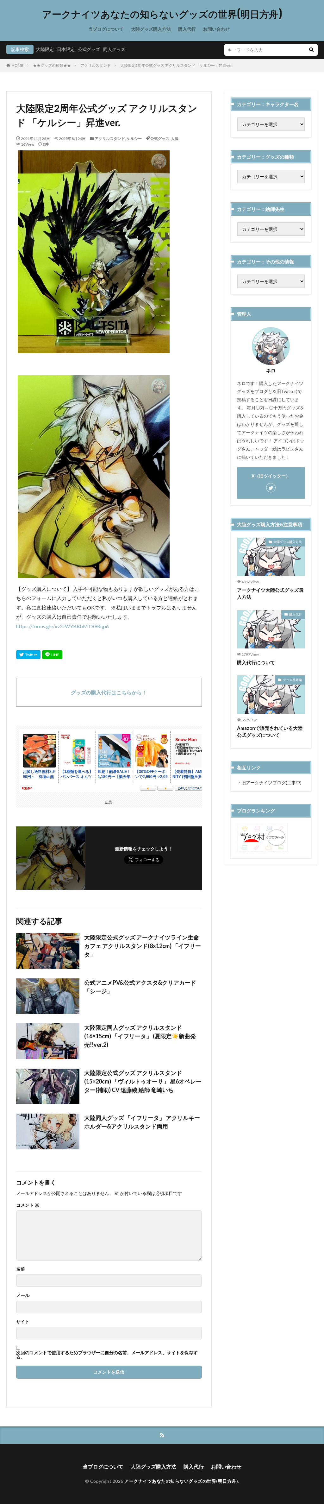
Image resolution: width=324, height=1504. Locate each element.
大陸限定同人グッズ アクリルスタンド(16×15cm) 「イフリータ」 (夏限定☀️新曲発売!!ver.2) (140, 1036)
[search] (311, 50)
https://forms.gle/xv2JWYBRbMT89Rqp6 (62, 626)
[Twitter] (28, 654)
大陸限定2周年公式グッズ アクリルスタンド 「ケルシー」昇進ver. (176, 65)
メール (22, 1295)
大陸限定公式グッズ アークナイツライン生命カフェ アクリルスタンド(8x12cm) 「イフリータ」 (142, 946)
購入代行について (256, 662)
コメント (27, 1205)
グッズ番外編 (292, 680)
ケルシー (134, 138)
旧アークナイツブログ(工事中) (271, 782)
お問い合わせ (216, 29)
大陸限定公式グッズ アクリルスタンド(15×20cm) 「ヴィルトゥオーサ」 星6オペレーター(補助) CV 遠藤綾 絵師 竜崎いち (143, 1081)
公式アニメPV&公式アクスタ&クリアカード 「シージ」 (140, 987)
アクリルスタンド (95, 65)
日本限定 (66, 49)
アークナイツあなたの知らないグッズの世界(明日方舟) (162, 14)
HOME (17, 65)
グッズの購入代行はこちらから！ (109, 692)
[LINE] (52, 654)
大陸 (174, 138)
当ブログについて (106, 29)
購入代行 (187, 29)
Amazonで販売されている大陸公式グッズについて (269, 731)
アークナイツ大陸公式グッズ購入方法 (270, 593)
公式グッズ (89, 49)
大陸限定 (45, 49)
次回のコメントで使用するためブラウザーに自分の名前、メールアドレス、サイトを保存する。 (107, 1354)
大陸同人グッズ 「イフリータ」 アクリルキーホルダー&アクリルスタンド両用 (142, 1122)
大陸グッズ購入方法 (151, 29)
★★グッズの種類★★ (52, 65)
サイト (22, 1321)
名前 (20, 1269)
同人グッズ (114, 49)
